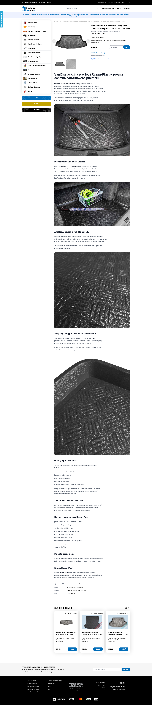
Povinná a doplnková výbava (37, 31)
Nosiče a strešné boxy (35, 44)
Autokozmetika (33, 61)
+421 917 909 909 (119, 689)
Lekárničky (31, 27)
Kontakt (124, 2)
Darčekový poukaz (34, 87)
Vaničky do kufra (33, 40)
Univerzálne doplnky (34, 74)
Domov (56, 21)
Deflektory (31, 48)
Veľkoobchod (51, 683)
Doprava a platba (32, 683)
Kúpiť (126, 47)
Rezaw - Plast (101, 34)
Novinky (36, 104)
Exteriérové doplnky (34, 57)
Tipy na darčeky (33, 22)
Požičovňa (36, 109)
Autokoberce (32, 35)
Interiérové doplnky (34, 52)
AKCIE (30, 91)
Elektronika (31, 70)
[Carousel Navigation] (92, 608)
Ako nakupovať (102, 2)
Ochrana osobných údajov (55, 680)
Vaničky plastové (75, 21)
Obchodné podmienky (114, 2)
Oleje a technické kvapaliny (36, 65)
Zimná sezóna (32, 83)
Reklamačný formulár (33, 689)
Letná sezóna (32, 78)
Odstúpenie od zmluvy (33, 692)
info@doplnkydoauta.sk (117, 687)
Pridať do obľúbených (99, 53)
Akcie (36, 98)
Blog (129, 2)
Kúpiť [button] (72, 649)
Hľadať (95, 8)
